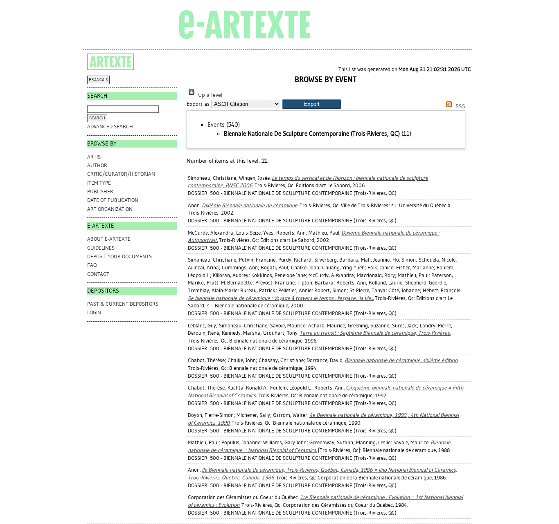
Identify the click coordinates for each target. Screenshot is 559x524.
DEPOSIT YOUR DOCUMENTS (119, 256)
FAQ (92, 265)
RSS (459, 106)
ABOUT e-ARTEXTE (109, 239)
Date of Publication (112, 200)
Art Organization (110, 209)
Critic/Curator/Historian (121, 174)
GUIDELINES (101, 248)
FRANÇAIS (98, 80)
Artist (95, 157)
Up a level (209, 95)
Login (94, 312)
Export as (198, 104)
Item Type (99, 183)
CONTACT (98, 274)
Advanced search (110, 126)
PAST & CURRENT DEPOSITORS (122, 304)
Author (97, 165)
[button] (311, 104)
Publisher (100, 191)
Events (216, 124)
